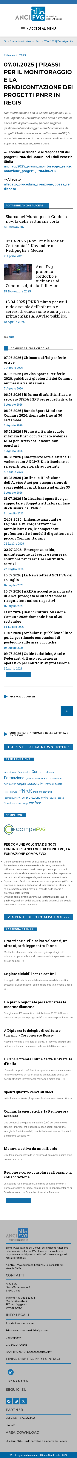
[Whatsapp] (11, 1372)
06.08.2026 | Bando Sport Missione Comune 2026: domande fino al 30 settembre (33, 415)
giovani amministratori (37, 778)
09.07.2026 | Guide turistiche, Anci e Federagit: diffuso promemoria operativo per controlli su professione (37, 658)
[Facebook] (9, 1401)
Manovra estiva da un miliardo (30, 1148)
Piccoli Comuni (10, 792)
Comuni (38, 771)
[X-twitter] (23, 1401)
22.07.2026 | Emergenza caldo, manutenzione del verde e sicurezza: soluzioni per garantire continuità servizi (35, 556)
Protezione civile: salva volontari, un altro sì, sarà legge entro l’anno (36, 943)
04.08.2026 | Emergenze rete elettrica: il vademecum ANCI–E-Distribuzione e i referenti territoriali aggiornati (37, 462)
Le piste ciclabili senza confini (30, 974)
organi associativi (30, 783)
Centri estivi (24, 772)
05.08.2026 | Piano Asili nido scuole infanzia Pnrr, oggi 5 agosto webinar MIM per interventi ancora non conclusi (35, 438)
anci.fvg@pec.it (19, 1304)
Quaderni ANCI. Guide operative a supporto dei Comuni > (37, 1440)
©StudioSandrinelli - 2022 (53, 1455)
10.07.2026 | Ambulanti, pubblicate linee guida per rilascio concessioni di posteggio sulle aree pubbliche (38, 637)
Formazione (14, 778)
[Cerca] (67, 711)
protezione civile (37, 797)
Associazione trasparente (19, 1323)
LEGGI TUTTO (17, 674)
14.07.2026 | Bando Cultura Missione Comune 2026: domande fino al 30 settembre (35, 617)
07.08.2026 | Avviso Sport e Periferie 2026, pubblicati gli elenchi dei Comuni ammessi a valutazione (38, 378)
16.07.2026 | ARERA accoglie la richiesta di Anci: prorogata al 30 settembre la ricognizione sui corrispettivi (38, 596)
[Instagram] (16, 1401)
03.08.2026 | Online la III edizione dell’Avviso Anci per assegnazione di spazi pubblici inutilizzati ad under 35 (37, 482)
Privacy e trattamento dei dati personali (27, 1330)
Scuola (53, 798)
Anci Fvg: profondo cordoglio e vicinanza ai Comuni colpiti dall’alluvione (33, 276)
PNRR (11, 337)
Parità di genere (53, 783)
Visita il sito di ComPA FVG (20, 1418)
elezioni (50, 771)
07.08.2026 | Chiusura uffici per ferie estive (35, 360)
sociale (61, 798)
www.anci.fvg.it (14, 1307)
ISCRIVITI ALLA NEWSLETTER (38, 747)
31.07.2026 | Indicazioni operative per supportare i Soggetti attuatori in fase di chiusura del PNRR (37, 503)
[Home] (5, 41)
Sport (7, 803)
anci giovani (10, 772)
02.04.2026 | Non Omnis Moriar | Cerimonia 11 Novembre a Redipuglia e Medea (36, 246)
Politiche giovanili (42, 792)
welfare (35, 803)
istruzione (56, 778)
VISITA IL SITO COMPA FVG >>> (38, 917)
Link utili (10, 1425)
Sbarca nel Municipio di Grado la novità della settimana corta (36, 219)
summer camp (20, 803)
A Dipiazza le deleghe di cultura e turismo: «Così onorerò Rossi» (32, 1032)
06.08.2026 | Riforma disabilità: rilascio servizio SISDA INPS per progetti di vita (38, 396)
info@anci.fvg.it (19, 1301)
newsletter (10, 783)
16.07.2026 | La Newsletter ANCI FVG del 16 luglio (38, 577)
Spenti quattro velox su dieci (28, 1092)
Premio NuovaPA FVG (14, 798)
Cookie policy (13, 1337)
